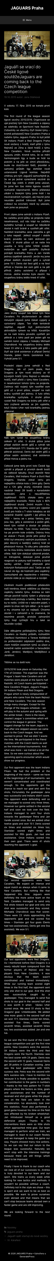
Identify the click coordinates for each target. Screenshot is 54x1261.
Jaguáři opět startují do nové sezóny (27, 1236)
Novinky (11, 1227)
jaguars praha (15, 1231)
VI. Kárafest (13, 1240)
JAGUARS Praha (27, 8)
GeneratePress (27, 1256)
